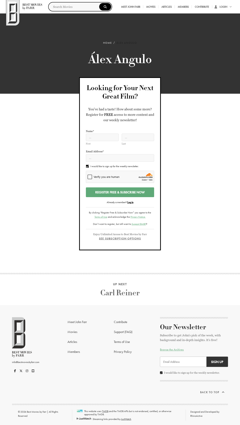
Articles (166, 6)
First (88, 144)
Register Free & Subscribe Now (120, 192)
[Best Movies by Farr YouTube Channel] (33, 371)
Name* (90, 131)
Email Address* (95, 151)
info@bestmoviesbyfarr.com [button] (25, 362)
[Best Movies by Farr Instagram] (27, 371)
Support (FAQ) (123, 332)
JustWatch (126, 419)
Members (183, 6)
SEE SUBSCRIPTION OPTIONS (120, 238)
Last (124, 144)
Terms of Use (100, 216)
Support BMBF (139, 224)
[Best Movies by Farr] (24, 6)
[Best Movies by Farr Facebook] (15, 371)
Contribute (202, 6)
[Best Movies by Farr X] (21, 371)
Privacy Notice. (138, 216)
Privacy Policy (123, 351)
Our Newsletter (183, 327)
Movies (150, 6)
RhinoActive (196, 416)
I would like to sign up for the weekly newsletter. (114, 166)
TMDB (105, 411)
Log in (130, 202)
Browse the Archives (172, 350)
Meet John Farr (130, 6)
